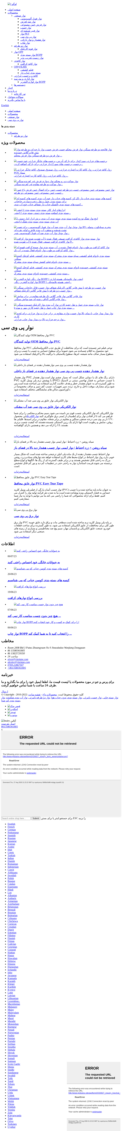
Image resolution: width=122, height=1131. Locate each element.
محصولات (13, 12)
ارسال (4, 691)
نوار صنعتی (20, 15)
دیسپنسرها (19, 85)
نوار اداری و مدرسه (24, 78)
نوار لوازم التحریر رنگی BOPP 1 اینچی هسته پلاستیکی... (42, 282)
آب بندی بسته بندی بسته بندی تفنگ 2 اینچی (36, 221)
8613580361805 (9, 726)
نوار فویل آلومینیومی (31, 18)
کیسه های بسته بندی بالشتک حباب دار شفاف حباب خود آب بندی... (48, 204)
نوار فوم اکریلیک (28, 48)
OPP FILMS (20, 66)
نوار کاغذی (19, 61)
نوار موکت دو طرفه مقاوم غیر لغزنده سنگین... (38, 184)
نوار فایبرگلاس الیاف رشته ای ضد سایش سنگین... (40, 299)
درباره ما (12, 91)
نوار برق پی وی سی (26, 516)
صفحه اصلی (14, 9)
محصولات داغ (50, 694)
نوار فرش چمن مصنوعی (33, 24)
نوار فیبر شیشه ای (30, 30)
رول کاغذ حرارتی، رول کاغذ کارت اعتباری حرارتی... (41, 175)
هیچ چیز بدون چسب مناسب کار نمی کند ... (34, 616)
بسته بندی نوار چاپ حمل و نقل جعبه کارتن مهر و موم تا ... (44, 307)
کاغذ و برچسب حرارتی (26, 75)
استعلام (25, 359)
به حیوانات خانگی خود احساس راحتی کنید (34, 562)
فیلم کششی (26, 69)
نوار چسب (25, 27)
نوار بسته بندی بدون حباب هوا (66, 697)
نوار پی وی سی (28, 36)
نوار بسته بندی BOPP (31, 55)
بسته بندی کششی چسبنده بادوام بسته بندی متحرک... (41, 273)
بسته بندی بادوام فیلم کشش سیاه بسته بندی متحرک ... (42, 262)
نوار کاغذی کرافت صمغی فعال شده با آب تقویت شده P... (43, 241)
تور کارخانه (20, 94)
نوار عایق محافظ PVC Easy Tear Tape (38, 483)
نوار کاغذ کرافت (28, 64)
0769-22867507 (16, 665)
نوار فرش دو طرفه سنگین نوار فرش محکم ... (38, 155)
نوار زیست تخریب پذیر (32, 58)
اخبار (10, 88)
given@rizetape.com (18, 659)
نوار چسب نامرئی (92, 697)
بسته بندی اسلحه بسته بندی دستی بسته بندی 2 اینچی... (42, 213)
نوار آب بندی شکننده (16, 697)
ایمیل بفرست (8, 723)
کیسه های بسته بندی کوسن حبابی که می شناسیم (38, 580)
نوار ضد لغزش (28, 21)
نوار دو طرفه (21, 45)
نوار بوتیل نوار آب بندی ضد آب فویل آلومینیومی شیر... (41, 233)
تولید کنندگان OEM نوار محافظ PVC (37, 341)
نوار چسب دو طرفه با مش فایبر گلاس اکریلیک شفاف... (43, 290)
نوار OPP (18, 51)
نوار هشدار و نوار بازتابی (32, 39)
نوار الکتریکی (32, 416)
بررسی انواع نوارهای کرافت (25, 598)
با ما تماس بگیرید (16, 100)
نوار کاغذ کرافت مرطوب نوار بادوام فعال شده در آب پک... (44, 250)
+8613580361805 (17, 667)
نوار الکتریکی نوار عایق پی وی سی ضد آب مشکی (45, 406)
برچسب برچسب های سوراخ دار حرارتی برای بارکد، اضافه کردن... (48, 164)
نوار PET (24, 33)
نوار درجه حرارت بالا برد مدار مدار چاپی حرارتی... (39, 319)
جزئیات (18, 359)
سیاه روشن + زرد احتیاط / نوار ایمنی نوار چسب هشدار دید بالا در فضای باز (60, 447)
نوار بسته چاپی (110, 697)
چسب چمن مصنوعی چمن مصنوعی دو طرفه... (38, 193)
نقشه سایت (34, 694)
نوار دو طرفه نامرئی (39, 697)
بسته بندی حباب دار (30, 72)
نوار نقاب (25, 42)
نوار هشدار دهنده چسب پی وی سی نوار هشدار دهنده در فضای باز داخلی (59, 371)
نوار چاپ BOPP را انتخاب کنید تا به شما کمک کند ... (40, 633)
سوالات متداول (15, 97)
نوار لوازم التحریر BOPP (32, 82)
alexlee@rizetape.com (19, 662)
